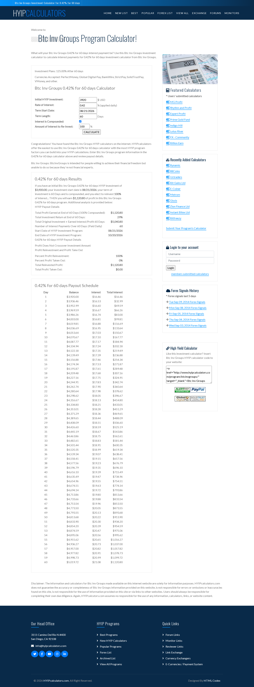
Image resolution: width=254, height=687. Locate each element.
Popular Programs (110, 646)
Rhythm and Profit (181, 107)
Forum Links (173, 634)
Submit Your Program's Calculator (186, 228)
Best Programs (109, 634)
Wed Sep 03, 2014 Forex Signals (187, 325)
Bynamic (175, 165)
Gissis (173, 200)
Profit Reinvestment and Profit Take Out (59, 250)
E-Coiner (175, 188)
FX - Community (179, 137)
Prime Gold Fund (180, 119)
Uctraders (176, 177)
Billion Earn (177, 143)
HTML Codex (212, 680)
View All (182, 13)
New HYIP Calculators (113, 640)
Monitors (232, 13)
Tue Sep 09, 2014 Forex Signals (187, 301)
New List (121, 13)
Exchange (199, 13)
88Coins (175, 171)
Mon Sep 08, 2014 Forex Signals (187, 307)
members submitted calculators (190, 273)
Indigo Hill (176, 125)
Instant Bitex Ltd (180, 212)
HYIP (39, 13)
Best (134, 13)
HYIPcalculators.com (56, 680)
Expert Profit (178, 113)
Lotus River (176, 131)
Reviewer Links (174, 646)
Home (108, 13)
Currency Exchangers (178, 658)
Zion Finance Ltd (180, 206)
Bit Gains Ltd (177, 182)
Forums (215, 13)
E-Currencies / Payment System (184, 664)
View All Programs (111, 664)
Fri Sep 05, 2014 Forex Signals (186, 313)
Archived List (107, 658)
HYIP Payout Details (47, 206)
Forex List (165, 13)
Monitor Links (174, 640)
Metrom (175, 194)
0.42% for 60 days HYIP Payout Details (58, 239)
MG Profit (176, 101)
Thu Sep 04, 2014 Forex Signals (187, 319)
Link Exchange (174, 652)
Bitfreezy (175, 218)
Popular (148, 13)
